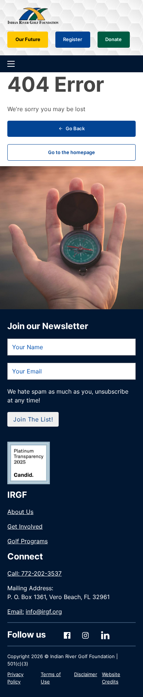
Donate (113, 39)
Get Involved (25, 526)
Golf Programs (27, 541)
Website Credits (111, 678)
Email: (34, 611)
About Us (20, 511)
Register (72, 39)
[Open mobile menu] (11, 64)
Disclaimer (85, 674)
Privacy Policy (15, 678)
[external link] (28, 463)
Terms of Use (51, 678)
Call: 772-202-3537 (34, 573)
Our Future (27, 39)
